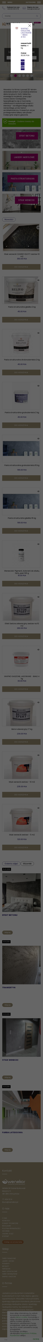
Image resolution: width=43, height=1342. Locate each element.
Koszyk (23, 61)
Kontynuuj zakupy (23, 67)
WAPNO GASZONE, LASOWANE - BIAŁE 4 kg (25, 33)
